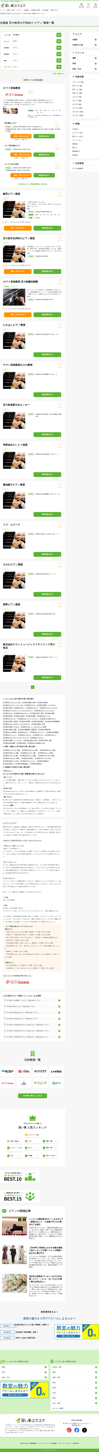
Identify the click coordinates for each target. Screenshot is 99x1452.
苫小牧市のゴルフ (19, 708)
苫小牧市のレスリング (10, 718)
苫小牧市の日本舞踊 (9, 743)
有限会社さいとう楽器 (15, 444)
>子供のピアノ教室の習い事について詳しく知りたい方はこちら (22, 840)
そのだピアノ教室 (13, 564)
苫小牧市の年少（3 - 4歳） (30, 750)
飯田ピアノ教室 (11, 193)
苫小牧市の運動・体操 (28, 702)
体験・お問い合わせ (21, 136)
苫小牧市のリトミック (10, 735)
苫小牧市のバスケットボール (48, 708)
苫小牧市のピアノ (23, 732)
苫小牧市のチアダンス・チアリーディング (16, 737)
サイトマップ (46, 1443)
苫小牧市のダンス (50, 735)
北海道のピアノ (7, 770)
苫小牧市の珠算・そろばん (11, 727)
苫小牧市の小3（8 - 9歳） (11, 755)
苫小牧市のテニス (30, 705)
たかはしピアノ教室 (14, 324)
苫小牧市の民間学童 (44, 729)
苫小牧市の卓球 (7, 708)
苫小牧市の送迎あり (36, 763)
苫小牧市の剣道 (7, 716)
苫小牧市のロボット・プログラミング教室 (33, 727)
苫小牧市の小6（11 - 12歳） (11, 758)
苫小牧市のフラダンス (37, 737)
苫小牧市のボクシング (43, 716)
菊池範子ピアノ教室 (14, 484)
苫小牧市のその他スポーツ (48, 718)
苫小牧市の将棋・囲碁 (10, 729)
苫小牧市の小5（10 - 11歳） (46, 755)
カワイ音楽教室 (11, 88)
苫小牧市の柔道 (49, 713)
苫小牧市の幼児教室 (37, 721)
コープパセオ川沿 (11, 164)
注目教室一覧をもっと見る (32, 1095)
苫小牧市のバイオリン (24, 735)
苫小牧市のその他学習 (10, 732)
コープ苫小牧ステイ (12, 146)
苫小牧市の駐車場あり (22, 763)
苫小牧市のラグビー (32, 708)
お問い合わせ (24, 1443)
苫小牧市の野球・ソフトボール (46, 705)
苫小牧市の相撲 (30, 716)
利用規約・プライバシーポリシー (62, 1443)
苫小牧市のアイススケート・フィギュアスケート (18, 710)
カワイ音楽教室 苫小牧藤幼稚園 (20, 281)
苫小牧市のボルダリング (21, 713)
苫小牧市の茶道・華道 (45, 740)
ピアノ (30, 92)
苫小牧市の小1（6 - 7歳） (28, 753)
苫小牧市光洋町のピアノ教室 (19, 238)
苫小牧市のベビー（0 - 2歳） (12, 750)
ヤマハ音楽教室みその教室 (18, 364)
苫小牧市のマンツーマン (28, 761)
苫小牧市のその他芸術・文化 (36, 743)
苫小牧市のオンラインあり (43, 758)
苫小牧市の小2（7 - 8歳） (46, 753)
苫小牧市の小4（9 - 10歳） (28, 755)
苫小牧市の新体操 (42, 702)
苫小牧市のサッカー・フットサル (13, 705)
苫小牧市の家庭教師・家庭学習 (27, 729)
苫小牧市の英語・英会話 (10, 721)
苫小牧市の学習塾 (24, 721)
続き (4, 106)
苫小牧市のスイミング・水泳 (12, 702)
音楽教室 (6, 286)
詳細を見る (44, 136)
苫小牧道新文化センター (16, 404)
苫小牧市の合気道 (19, 716)
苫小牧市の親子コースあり (11, 761)
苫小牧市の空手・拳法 (37, 713)
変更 (59, 35)
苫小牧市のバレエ (38, 735)
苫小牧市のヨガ (7, 713)
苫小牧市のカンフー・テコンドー (28, 718)
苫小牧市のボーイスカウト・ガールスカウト (16, 724)
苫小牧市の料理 (21, 743)
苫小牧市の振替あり (43, 761)
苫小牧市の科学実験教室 (52, 721)
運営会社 (76, 1443)
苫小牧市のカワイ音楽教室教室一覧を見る (32, 184)
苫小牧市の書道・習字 (38, 724)
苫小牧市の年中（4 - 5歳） (48, 750)
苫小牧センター (11, 123)
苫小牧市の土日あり (27, 758)
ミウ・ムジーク (11, 524)
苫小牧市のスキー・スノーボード (44, 710)
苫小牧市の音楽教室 (52, 732)
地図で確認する (58, 73)
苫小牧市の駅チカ (8, 763)
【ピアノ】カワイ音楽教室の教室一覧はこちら (17, 975)
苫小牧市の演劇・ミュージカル (12, 740)
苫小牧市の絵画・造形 (30, 740)
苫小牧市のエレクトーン (37, 732)
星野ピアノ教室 (11, 604)
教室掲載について (35, 1443)
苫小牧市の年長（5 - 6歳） (11, 753)
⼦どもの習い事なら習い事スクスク (50, 1450)
